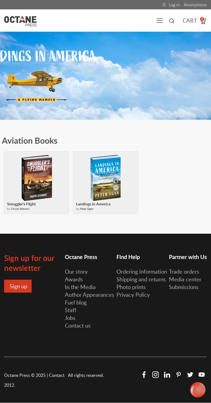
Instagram (155, 374)
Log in (174, 5)
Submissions (184, 287)
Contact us (78, 325)
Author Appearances (89, 294)
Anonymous (195, 5)
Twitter (190, 374)
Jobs (70, 318)
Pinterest (178, 374)
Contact (57, 375)
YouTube (201, 374)
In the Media (80, 287)
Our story (76, 271)
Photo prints (131, 287)
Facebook (144, 374)
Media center (185, 279)
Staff (70, 310)
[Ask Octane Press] (198, 389)
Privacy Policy (133, 294)
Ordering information (141, 271)
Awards (74, 279)
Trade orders (184, 271)
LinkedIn (167, 374)
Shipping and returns (141, 279)
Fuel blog (76, 302)
